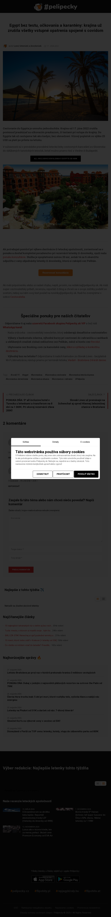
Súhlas (26, 441)
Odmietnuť (43, 474)
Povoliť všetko (86, 474)
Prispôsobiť (63, 474)
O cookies (85, 441)
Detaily (55, 441)
